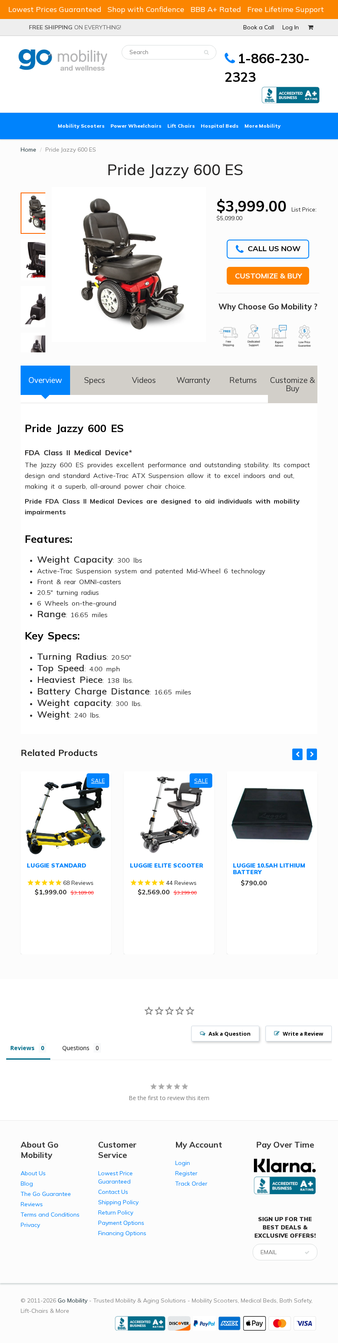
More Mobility (262, 126)
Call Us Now (274, 248)
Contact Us (113, 1192)
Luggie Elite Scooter (166, 865)
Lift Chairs (181, 126)
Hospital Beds (220, 126)
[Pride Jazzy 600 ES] (129, 264)
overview (45, 380)
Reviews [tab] (22, 1048)
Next (35, 336)
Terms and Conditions (50, 1214)
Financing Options (122, 1233)
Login (182, 1163)
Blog (27, 1183)
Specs (94, 380)
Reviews (32, 1204)
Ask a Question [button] (230, 1033)
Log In (290, 27)
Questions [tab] (75, 1048)
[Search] (206, 52)
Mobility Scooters (81, 126)
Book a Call (258, 27)
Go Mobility (72, 1300)
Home (28, 149)
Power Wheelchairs (136, 126)
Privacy (30, 1225)
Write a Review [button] (303, 1033)
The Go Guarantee (46, 1194)
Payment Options (121, 1223)
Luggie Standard (56, 865)
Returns (243, 380)
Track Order (191, 1183)
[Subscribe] (307, 1252)
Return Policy (115, 1212)
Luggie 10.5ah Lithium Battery (269, 869)
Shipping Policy (118, 1202)
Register (186, 1173)
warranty (193, 380)
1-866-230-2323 (267, 68)
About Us (33, 1173)
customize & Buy (292, 384)
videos (144, 380)
